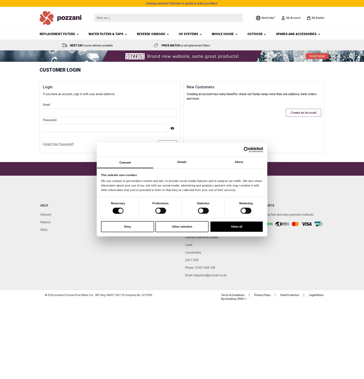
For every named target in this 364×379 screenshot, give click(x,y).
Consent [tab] (125, 162)
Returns (45, 222)
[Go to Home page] (60, 18)
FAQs (44, 230)
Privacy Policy (262, 295)
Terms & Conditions (232, 295)
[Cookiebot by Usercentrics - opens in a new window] (246, 149)
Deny (127, 226)
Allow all (236, 226)
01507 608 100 (205, 267)
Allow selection (182, 226)
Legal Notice (316, 295)
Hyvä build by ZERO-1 (233, 298)
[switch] (160, 211)
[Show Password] (172, 128)
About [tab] (239, 162)
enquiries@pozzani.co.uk (210, 275)
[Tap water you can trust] (182, 56)
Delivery (45, 214)
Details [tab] (182, 162)
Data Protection (289, 295)
